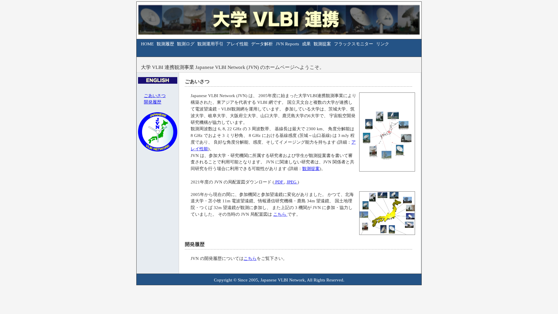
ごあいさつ (155, 95)
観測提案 (322, 43)
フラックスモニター (353, 43)
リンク (382, 43)
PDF (279, 181)
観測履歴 (165, 43)
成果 (306, 43)
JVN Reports (287, 43)
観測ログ (185, 43)
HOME (147, 43)
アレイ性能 (237, 43)
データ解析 (262, 43)
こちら (280, 214)
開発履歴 (152, 101)
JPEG (292, 181)
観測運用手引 (210, 43)
